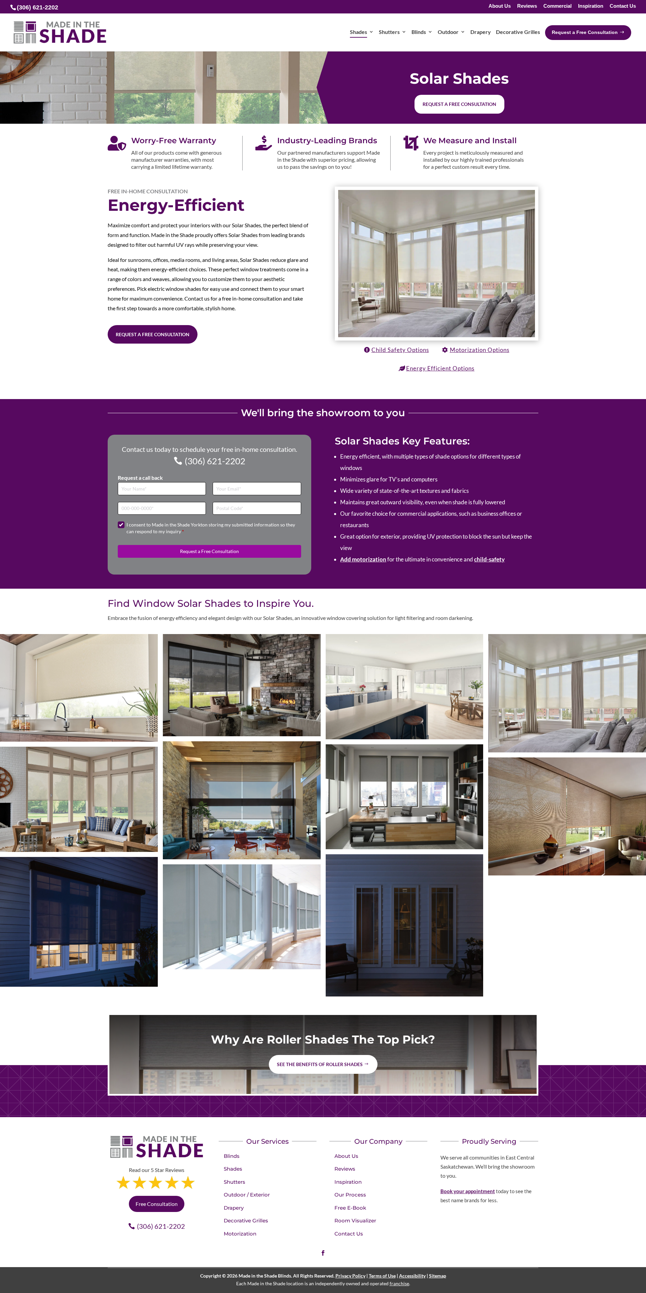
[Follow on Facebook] (323, 1253)
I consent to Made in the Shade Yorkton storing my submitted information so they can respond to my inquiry (211, 528)
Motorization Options (479, 349)
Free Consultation (157, 1204)
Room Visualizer (355, 1220)
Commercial (557, 6)
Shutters (234, 1182)
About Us (500, 6)
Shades (233, 1169)
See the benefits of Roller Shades (320, 1064)
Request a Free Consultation (152, 334)
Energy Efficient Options (440, 368)
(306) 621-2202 (215, 461)
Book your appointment (467, 1191)
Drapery (234, 1208)
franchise (399, 1283)
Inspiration (590, 6)
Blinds (232, 1156)
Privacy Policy (350, 1276)
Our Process (350, 1194)
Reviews (527, 6)
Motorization (240, 1233)
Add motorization (363, 559)
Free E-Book (350, 1208)
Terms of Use (382, 1276)
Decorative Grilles (246, 1220)
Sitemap (437, 1276)
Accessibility (412, 1276)
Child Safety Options (400, 349)
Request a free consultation (459, 104)
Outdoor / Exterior (247, 1194)
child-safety (489, 559)
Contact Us (623, 6)
